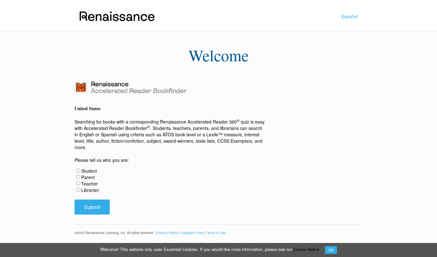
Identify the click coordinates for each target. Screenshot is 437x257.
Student (89, 171)
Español (349, 16)
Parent (88, 177)
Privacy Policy (167, 233)
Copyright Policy (192, 233)
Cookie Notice (306, 249)
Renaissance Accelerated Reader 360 (200, 121)
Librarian (90, 190)
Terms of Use (216, 233)
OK (331, 250)
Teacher (89, 183)
